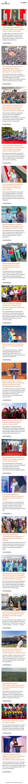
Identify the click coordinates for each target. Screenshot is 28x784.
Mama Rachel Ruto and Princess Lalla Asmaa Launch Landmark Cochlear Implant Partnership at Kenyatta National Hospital (13, 576)
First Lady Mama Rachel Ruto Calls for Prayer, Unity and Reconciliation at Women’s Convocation (12, 187)
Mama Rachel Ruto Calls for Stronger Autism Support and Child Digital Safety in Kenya (12, 226)
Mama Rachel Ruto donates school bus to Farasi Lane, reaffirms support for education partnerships (13, 306)
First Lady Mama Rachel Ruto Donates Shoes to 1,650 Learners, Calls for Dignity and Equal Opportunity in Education (13, 148)
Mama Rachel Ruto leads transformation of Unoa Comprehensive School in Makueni (11, 266)
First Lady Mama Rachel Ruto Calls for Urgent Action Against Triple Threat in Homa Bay (13, 29)
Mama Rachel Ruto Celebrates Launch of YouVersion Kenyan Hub (13, 346)
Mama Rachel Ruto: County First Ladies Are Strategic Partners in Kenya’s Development (13, 459)
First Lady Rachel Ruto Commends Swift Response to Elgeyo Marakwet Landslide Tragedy (12, 537)
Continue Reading (7, 43)
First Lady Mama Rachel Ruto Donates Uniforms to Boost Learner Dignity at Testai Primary (14, 651)
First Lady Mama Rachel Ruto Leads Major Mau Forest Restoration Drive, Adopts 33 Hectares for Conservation (12, 69)
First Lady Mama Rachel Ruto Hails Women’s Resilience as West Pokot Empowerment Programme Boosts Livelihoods (13, 108)
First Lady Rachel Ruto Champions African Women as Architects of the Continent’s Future (13, 497)
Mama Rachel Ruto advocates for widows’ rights (13, 721)
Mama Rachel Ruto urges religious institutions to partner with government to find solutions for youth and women (13, 757)
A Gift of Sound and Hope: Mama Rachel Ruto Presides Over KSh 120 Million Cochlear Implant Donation (13, 614)
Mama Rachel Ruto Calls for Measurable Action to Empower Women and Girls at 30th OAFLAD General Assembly (13, 383)
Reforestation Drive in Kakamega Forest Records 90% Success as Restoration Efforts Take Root (13, 686)
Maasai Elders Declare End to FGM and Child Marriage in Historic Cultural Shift (12, 422)
